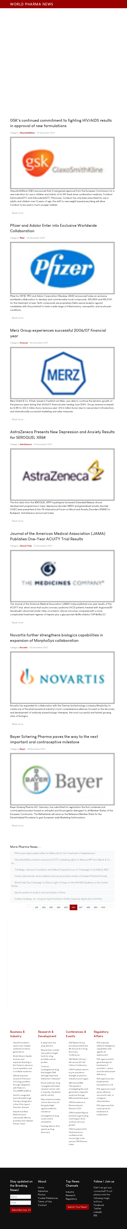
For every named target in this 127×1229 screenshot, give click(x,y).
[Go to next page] (109, 906)
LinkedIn (98, 1212)
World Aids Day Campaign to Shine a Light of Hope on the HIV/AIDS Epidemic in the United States (59, 884)
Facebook (99, 1205)
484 (58, 907)
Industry (70, 1192)
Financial (24, 343)
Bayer (22, 749)
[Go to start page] (28, 906)
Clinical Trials (26, 546)
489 (96, 907)
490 (103, 907)
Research (70, 1195)
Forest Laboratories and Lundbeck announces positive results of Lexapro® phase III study (60, 876)
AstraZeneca (26, 444)
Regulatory (71, 1198)
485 (66, 907)
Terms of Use (45, 1201)
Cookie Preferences (48, 1198)
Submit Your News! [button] (77, 1207)
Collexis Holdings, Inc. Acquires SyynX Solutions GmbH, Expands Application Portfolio (58, 898)
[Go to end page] (113, 906)
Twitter (97, 1208)
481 (36, 907)
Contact (42, 1205)
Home (41, 1187)
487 (81, 907)
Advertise (43, 1191)
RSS (95, 1215)
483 (51, 907)
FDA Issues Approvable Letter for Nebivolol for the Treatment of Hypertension (54, 853)
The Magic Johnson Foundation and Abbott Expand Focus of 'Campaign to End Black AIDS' (61, 869)
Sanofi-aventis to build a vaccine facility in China (39, 892)
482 (44, 907)
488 (88, 907)
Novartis (23, 647)
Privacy (41, 1194)
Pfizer (22, 238)
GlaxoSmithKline (27, 133)
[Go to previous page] (31, 906)
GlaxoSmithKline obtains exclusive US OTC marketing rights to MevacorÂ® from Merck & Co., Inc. (61, 861)
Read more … (18, 213)
